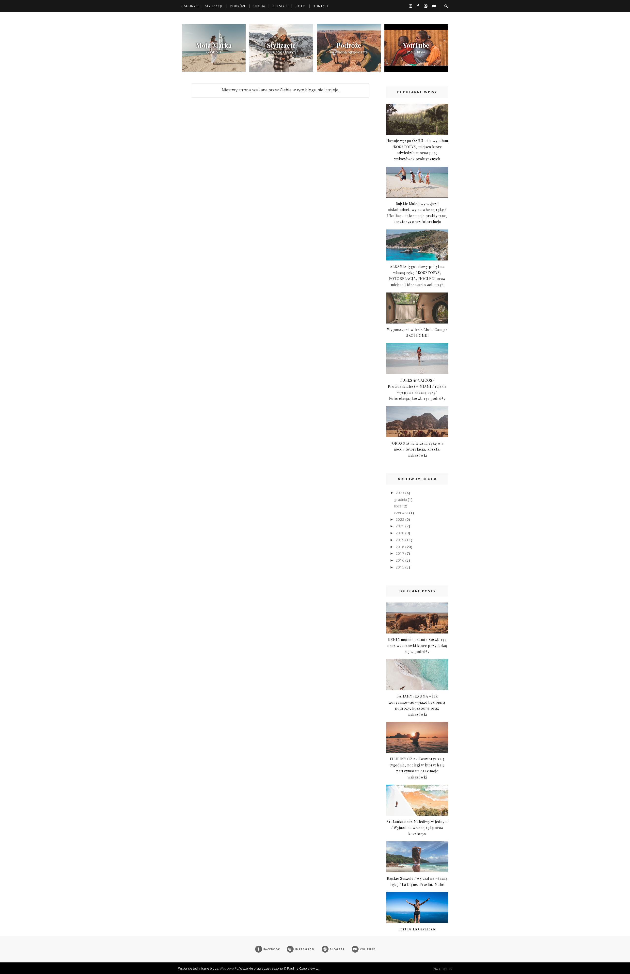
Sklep (300, 6)
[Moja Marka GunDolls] (214, 70)
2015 (400, 567)
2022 (400, 519)
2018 (400, 546)
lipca (398, 505)
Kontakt (321, 6)
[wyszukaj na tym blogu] (446, 6)
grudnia (401, 499)
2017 (400, 553)
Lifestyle (280, 6)
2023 (400, 492)
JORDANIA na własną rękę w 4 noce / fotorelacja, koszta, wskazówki (417, 449)
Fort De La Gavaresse (417, 929)
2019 (400, 539)
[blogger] (423, 5)
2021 (400, 525)
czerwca (401, 512)
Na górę (441, 969)
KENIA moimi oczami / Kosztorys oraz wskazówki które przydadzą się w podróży (417, 645)
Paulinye (189, 6)
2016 (400, 560)
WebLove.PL (229, 968)
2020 (400, 532)
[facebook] (416, 5)
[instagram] (408, 5)
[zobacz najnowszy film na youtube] (416, 70)
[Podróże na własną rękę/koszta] (349, 70)
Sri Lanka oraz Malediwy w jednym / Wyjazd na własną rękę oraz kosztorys (417, 827)
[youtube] (432, 5)
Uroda (259, 6)
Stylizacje (214, 6)
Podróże (238, 6)
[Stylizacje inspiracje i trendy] (281, 70)
